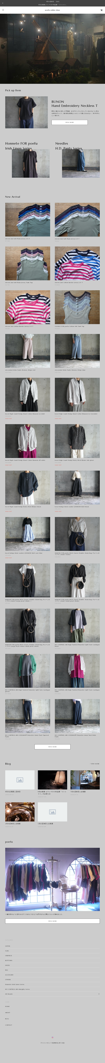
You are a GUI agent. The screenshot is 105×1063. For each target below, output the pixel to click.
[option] (52, 49)
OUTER (7, 946)
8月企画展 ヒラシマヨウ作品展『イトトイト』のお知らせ (52, 793)
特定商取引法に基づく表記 (58, 1043)
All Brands (9, 994)
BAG (6, 970)
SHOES (7, 965)
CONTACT (8, 1025)
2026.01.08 (42, 826)
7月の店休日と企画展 (78, 792)
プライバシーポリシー (46, 1043)
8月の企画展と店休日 (13, 792)
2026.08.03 (9, 794)
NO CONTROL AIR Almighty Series (17, 989)
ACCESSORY (9, 975)
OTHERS (8, 979)
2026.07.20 (42, 797)
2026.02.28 (9, 826)
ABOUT (7, 1012)
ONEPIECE (8, 955)
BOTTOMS (8, 960)
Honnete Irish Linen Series (14, 984)
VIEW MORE (69, 122)
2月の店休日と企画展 (13, 824)
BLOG (7, 1019)
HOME (7, 1006)
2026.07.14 (74, 794)
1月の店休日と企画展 (45, 824)
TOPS (7, 951)
